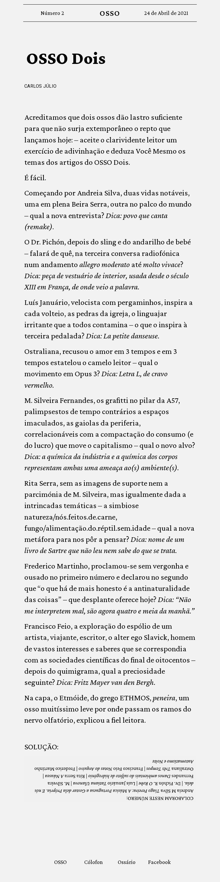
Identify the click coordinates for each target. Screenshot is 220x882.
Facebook (159, 862)
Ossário (126, 862)
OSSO (110, 13)
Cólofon (93, 862)
